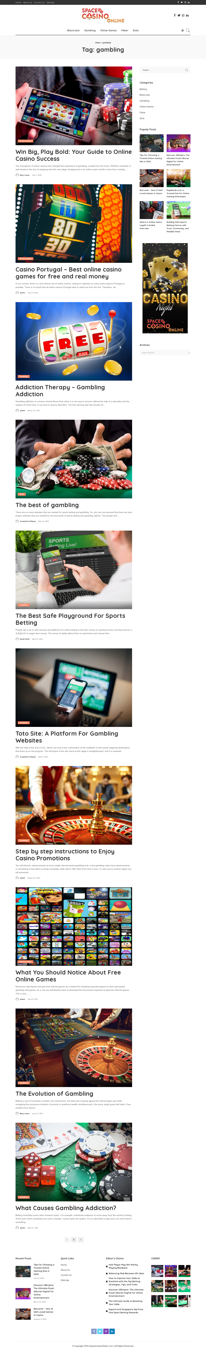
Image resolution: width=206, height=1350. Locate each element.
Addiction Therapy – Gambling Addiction (60, 390)
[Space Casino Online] (103, 15)
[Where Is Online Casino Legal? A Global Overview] (151, 210)
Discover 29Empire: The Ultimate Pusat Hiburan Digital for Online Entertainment (44, 1291)
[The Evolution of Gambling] (74, 1048)
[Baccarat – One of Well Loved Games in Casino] (151, 178)
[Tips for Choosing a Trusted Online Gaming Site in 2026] (151, 143)
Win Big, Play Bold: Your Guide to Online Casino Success (74, 155)
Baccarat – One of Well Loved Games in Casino (43, 1311)
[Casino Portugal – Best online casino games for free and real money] (74, 223)
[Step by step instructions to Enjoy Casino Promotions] (74, 805)
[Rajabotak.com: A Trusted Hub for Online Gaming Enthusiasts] (178, 178)
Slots (22, 494)
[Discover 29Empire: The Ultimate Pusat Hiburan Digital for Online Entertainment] (178, 143)
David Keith (25, 639)
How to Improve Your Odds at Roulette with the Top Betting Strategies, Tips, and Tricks (124, 1281)
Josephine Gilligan (28, 521)
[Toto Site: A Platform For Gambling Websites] (74, 687)
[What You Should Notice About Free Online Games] (74, 926)
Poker (142, 112)
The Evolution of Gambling (54, 1093)
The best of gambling (47, 505)
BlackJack (145, 95)
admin (22, 293)
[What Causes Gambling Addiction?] (74, 1162)
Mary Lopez (25, 175)
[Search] (188, 30)
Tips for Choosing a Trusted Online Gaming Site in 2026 (151, 158)
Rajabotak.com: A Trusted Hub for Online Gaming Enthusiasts (178, 193)
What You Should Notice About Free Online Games (68, 975)
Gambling (24, 376)
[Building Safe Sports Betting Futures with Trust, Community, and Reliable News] (178, 210)
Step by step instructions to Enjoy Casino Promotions (65, 854)
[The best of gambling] (74, 459)
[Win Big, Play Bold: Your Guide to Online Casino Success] (74, 105)
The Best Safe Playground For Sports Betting (70, 619)
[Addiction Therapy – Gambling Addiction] (74, 341)
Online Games (26, 141)
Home (98, 43)
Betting (143, 89)
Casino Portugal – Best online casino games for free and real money (69, 273)
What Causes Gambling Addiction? (66, 1208)
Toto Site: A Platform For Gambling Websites (67, 737)
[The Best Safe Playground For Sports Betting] (74, 570)
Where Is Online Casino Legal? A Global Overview (151, 225)
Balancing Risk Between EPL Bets (126, 1273)
